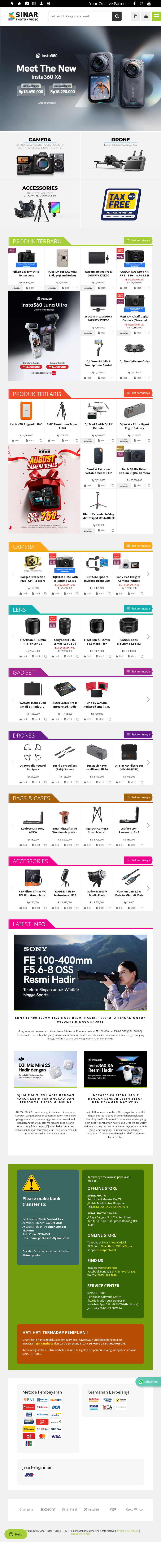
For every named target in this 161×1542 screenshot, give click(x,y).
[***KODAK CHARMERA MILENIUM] (80, 78)
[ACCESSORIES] (40, 204)
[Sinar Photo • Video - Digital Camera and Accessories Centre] (29, 16)
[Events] (26, 4)
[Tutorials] (48, 4)
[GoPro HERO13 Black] (44, 489)
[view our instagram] (141, 4)
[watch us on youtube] (149, 4)
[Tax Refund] (120, 204)
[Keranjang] (146, 16)
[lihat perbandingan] (135, 16)
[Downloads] (41, 4)
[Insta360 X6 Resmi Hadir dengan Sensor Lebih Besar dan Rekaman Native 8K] (115, 1069)
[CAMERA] (40, 156)
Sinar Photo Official (114, 1242)
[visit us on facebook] (134, 4)
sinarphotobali (107, 1250)
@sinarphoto (109, 1268)
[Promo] (19, 4)
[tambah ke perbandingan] (40, 288)
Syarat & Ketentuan (127, 1530)
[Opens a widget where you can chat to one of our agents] (15, 1534)
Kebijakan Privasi (80, 1533)
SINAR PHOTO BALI (124, 1271)
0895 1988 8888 (107, 1275)
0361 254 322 (101, 1207)
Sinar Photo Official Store (116, 1246)
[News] (34, 4)
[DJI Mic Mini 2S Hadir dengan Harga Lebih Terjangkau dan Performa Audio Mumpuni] (45, 1069)
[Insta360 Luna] (44, 336)
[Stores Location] (12, 4)
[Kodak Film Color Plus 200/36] (120, 156)
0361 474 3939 (119, 1207)
